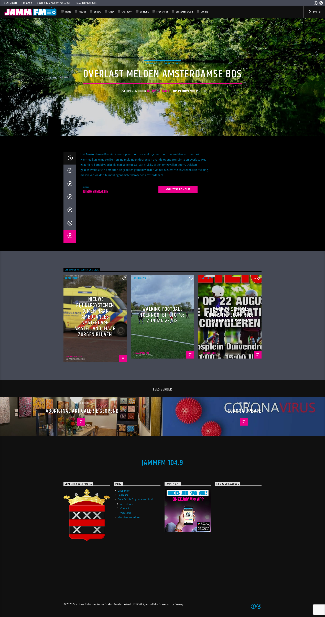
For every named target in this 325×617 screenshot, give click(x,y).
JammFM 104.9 (162, 463)
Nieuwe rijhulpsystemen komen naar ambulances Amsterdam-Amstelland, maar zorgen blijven (95, 317)
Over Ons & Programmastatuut (54, 3)
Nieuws (82, 12)
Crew (111, 12)
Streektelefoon (184, 12)
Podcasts (27, 3)
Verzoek (144, 12)
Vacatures (126, 512)
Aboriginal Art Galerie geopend (82, 411)
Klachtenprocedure (87, 3)
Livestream (11, 3)
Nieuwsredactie (159, 91)
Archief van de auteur (178, 189)
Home (68, 12)
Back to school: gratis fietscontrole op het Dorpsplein (230, 315)
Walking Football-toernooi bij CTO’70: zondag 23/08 (162, 315)
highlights (152, 63)
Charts (204, 12)
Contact (124, 508)
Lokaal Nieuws (171, 63)
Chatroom (127, 12)
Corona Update (245, 411)
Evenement (162, 12)
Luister (316, 12)
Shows (97, 12)
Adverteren (126, 504)
